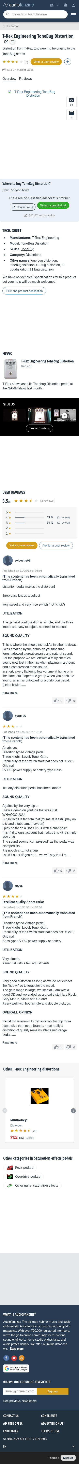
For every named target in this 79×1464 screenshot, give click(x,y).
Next (73, 1110)
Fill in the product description (24, 290)
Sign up (53, 1391)
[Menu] (73, 14)
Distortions (33, 255)
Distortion (9, 48)
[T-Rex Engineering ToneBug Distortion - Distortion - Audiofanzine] (18, 5)
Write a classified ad (53, 205)
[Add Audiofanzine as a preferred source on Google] (16, 1368)
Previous (4, 1110)
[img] (13, 62)
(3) (26, 62)
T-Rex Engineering (37, 48)
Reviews (25, 78)
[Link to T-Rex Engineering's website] (5, 41)
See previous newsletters (20, 1401)
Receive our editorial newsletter (26, 1382)
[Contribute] (67, 61)
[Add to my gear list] (12, 41)
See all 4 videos (39, 428)
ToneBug (8, 54)
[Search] (7, 14)
